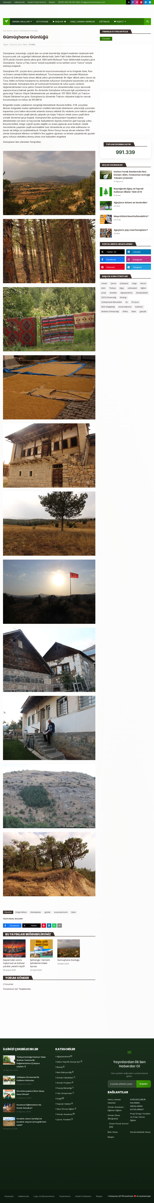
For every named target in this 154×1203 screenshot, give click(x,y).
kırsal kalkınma (125, 307)
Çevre (113, 283)
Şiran (16, 31)
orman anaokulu (66, 1114)
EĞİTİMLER (104, 21)
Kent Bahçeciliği (65, 1072)
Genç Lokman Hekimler (114, 1101)
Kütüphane (42, 21)
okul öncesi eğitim (66, 1108)
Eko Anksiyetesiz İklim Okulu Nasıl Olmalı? (30, 1092)
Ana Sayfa (7, 31)
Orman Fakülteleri (66, 1077)
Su (127, 302)
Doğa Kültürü (21, 912)
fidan (133, 311)
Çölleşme (124, 283)
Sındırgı (123, 297)
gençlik (143, 311)
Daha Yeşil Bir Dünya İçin (69, 1061)
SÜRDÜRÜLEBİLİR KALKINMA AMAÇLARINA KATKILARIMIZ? (138, 1104)
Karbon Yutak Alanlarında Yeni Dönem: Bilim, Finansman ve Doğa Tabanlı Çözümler (132, 175)
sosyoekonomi (61, 912)
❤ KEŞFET (119, 21)
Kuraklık (113, 293)
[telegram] (149, 2)
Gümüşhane (35, 912)
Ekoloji (60, 1067)
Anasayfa (7, 2)
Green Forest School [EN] (118, 1125)
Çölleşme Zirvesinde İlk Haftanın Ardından (28, 1079)
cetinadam (132, 288)
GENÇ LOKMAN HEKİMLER (82, 21)
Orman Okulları (21, 21)
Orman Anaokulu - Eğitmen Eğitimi (116, 1109)
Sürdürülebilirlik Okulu (140, 1132)
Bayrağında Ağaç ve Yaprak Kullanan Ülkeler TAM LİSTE (128, 190)
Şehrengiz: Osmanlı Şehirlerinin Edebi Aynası (40, 963)
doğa (134, 283)
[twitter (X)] (129, 2)
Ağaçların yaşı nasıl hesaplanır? (131, 229)
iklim (103, 288)
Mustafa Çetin (16, 44)
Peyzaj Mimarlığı (65, 1087)
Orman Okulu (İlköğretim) (114, 1117)
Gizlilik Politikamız (83, 1196)
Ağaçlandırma (126, 293)
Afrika (125, 311)
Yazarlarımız (65, 1196)
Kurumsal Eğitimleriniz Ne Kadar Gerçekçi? (29, 1106)
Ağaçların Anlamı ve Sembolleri (130, 202)
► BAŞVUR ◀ (59, 21)
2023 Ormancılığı (108, 297)
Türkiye (112, 288)
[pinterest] (141, 2)
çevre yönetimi (65, 1119)
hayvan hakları (65, 1103)
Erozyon (135, 302)
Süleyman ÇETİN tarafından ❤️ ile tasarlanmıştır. (130, 1196)
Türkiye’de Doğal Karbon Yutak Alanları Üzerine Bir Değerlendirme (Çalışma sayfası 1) (31, 1062)
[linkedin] (145, 2)
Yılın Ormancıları (65, 1093)
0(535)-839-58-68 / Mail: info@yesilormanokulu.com (81, 2)
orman (104, 283)
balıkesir (139, 307)
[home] (6, 21)
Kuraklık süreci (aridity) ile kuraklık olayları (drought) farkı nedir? (31, 1121)
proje (103, 293)
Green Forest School (37, 2)
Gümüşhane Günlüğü (68, 960)
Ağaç (122, 288)
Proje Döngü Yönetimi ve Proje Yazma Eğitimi (140, 1116)
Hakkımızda (19, 2)
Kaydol (144, 1083)
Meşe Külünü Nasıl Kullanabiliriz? (131, 216)
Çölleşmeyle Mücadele (111, 302)
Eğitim (143, 288)
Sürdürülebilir (142, 293)
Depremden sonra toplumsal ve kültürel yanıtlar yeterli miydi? (14, 963)
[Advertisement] (125, 66)
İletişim (52, 2)
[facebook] (133, 2)
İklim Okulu (113, 1132)
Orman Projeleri (65, 1082)
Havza (143, 283)
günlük (47, 912)
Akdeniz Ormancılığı (110, 311)
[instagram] (137, 2)
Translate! (106, 39)
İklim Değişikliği (108, 307)
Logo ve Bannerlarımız (44, 1196)
